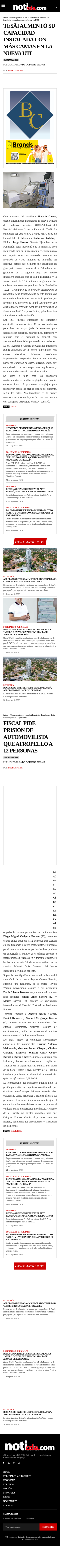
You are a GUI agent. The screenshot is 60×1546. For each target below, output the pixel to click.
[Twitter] (14, 77)
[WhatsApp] (29, 77)
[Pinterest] (22, 77)
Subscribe (48, 1527)
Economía (11, 426)
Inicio (5, 17)
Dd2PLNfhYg (15, 70)
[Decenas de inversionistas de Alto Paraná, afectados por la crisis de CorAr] (30, 669)
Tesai (13, 407)
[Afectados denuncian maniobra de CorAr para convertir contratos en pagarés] (30, 560)
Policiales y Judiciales (18, 452)
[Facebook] (6, 77)
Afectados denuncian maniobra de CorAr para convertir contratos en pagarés (29, 429)
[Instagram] (9, 1463)
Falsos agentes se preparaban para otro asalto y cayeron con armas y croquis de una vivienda (30, 513)
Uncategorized (16, 17)
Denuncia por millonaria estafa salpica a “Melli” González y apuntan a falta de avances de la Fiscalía (30, 457)
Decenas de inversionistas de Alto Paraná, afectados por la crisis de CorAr (29, 490)
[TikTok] (14, 1463)
